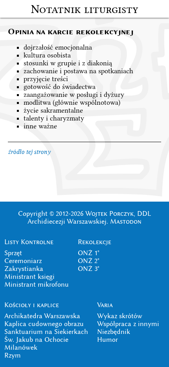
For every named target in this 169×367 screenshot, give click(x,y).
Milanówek (20, 347)
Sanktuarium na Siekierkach (46, 331)
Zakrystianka (23, 268)
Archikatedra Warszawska (42, 316)
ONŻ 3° (88, 268)
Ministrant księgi (29, 276)
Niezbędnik (113, 331)
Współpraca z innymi (128, 324)
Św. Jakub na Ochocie (36, 339)
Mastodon (125, 221)
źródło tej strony (29, 152)
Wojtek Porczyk (109, 213)
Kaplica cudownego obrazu (44, 324)
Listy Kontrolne (28, 242)
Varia (105, 305)
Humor (107, 339)
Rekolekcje (94, 242)
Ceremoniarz (23, 261)
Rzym (12, 355)
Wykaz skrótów (119, 316)
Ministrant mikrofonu (36, 284)
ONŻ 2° (88, 261)
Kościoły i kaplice (31, 305)
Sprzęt (13, 253)
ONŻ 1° (88, 253)
